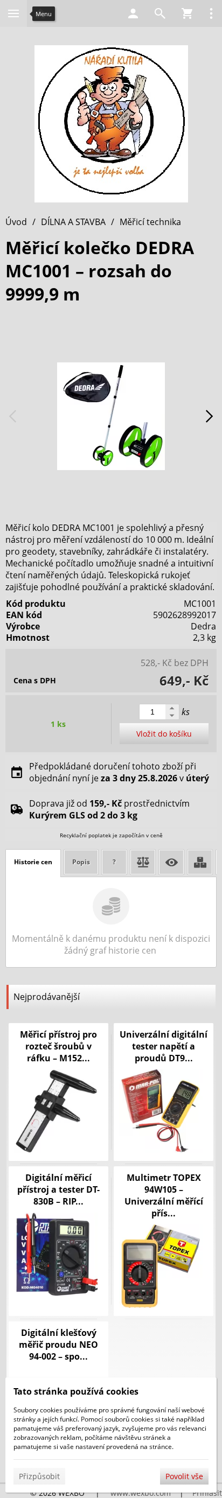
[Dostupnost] (200, 862)
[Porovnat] (143, 862)
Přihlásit (207, 1493)
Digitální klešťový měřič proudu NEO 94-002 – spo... (58, 1344)
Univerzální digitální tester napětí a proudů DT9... (163, 1046)
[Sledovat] (171, 862)
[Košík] (187, 13)
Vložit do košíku (164, 734)
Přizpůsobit (39, 1476)
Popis (81, 861)
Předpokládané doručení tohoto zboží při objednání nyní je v (119, 772)
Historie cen (33, 861)
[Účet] (133, 13)
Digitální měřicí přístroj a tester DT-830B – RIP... (58, 1189)
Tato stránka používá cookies (75, 1391)
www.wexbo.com (140, 1493)
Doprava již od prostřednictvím (109, 809)
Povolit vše (184, 1476)
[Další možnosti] (211, 13)
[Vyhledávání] (160, 13)
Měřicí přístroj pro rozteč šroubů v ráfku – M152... (58, 1046)
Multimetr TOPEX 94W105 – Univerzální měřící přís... (163, 1195)
